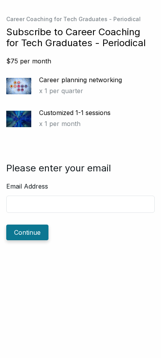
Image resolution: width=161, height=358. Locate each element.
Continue (27, 232)
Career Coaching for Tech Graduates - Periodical (73, 19)
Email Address (27, 186)
